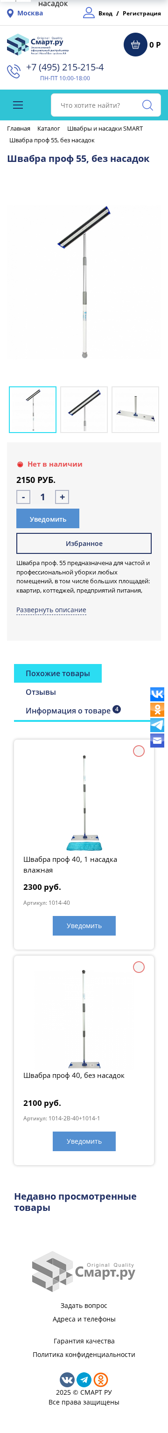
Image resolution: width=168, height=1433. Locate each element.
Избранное (84, 543)
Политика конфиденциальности (84, 1354)
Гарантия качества (84, 1340)
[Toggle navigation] (18, 105)
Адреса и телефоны (84, 1318)
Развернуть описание (51, 609)
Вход (105, 13)
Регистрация (142, 13)
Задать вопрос (84, 1305)
